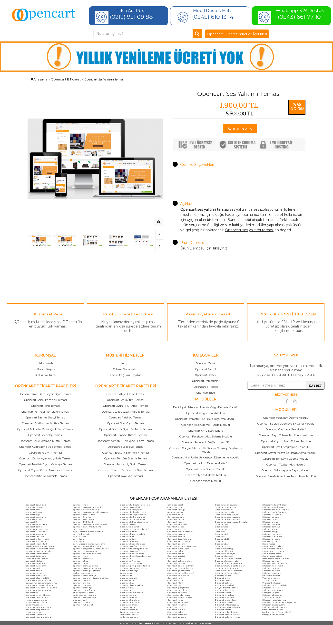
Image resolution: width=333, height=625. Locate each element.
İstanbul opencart (129, 612)
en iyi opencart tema (84, 592)
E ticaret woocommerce (274, 563)
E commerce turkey (272, 546)
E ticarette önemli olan (274, 505)
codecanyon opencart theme (40, 551)
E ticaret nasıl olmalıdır (275, 585)
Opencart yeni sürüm (178, 541)
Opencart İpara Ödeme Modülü (205, 469)
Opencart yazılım (176, 534)
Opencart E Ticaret (206, 386)
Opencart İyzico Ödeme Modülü (206, 475)
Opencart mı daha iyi (178, 575)
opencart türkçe (34, 561)
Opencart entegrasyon (227, 514)
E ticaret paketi (223, 580)
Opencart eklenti (176, 551)
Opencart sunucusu (225, 507)
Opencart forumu (176, 605)
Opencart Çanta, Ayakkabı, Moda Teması (45, 458)
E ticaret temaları (224, 595)
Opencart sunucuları (226, 505)
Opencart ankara (129, 614)
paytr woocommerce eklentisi (88, 531)
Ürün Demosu (192, 242)
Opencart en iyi (175, 514)
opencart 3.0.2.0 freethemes (40, 548)
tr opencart (126, 573)
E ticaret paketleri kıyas (227, 617)
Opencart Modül (205, 369)
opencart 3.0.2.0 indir (36, 531)
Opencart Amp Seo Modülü (205, 430)
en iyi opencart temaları (85, 595)
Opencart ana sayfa (225, 553)
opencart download (36, 505)
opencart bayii (127, 583)
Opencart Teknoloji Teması (45, 435)
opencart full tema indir (133, 517)
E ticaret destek (270, 568)
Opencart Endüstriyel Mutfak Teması (45, 423)
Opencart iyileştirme (178, 587)
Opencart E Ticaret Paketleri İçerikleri (237, 34)
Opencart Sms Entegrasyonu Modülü (286, 447)
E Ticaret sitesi (223, 575)
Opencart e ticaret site (227, 568)
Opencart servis (175, 553)
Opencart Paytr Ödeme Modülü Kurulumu (286, 435)
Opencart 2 (220, 531)
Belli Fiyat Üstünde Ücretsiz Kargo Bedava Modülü (205, 407)
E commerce (268, 544)
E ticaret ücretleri (224, 585)
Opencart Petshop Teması (125, 417)
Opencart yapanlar (177, 524)
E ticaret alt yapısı (224, 602)
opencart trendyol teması (133, 568)
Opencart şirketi (176, 527)
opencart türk (127, 607)
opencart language (36, 541)
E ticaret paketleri (224, 583)
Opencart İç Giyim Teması (45, 452)
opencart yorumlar (35, 573)
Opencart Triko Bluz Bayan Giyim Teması (45, 394)
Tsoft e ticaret (269, 580)
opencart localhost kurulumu (41, 587)
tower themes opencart (38, 558)
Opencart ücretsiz (224, 512)
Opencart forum (175, 600)
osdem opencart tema (84, 573)
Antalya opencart (176, 512)
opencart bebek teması (132, 544)
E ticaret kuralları (271, 587)
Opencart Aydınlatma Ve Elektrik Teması (45, 446)
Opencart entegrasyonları (228, 519)
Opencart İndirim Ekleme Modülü (205, 463)
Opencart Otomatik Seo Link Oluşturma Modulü (205, 419)
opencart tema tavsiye (84, 575)
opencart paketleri (130, 507)
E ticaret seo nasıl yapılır (275, 509)
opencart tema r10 (82, 580)
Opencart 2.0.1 (222, 536)
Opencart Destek (205, 375)
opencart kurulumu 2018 (38, 580)
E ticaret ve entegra (272, 590)
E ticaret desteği (271, 570)
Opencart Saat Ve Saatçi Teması (45, 417)
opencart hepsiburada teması (136, 556)
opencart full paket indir (133, 512)
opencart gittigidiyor (131, 563)
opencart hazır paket (131, 509)
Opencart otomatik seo (179, 597)
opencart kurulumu (36, 517)
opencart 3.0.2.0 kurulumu (39, 585)
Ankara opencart (129, 617)
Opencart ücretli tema (179, 539)
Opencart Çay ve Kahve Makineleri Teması (45, 470)
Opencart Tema (205, 363)
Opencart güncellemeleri (180, 573)
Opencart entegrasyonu (227, 517)
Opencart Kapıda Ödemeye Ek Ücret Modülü (285, 423)
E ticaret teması (223, 592)
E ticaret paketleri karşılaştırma (279, 602)
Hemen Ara (241, 129)
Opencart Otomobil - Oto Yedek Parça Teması (125, 441)
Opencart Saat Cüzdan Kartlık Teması (126, 411)
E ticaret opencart (271, 561)
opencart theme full (36, 544)
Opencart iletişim (224, 551)
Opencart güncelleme (178, 570)
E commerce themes (273, 551)
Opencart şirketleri (177, 529)
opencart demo (34, 512)
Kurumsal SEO (206, 623)
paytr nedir (79, 541)
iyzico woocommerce (36, 600)
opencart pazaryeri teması (134, 551)
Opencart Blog (205, 392)
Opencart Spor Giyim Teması (125, 423)
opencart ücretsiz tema (132, 519)
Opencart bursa (175, 519)
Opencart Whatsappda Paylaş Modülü (286, 470)
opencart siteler (128, 531)
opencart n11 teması (130, 561)
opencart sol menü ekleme (87, 553)
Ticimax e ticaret (271, 578)
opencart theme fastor (37, 553)
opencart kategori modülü (87, 546)
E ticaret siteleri (223, 578)
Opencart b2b (222, 524)
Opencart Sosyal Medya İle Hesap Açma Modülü (285, 453)
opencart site (127, 536)
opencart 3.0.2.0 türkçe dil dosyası (90, 512)
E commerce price (271, 553)
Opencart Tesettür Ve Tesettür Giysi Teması (125, 470)
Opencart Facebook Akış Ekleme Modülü (205, 436)
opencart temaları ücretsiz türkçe (91, 578)
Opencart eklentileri (178, 548)
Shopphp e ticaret (272, 597)
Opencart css (174, 585)
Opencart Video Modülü (205, 481)
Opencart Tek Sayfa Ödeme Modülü (286, 458)
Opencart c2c (221, 527)
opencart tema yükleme (38, 595)
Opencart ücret (223, 529)
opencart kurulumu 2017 (38, 590)
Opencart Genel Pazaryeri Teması (45, 400)
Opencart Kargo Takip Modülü (205, 413)
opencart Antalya (176, 509)
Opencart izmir (175, 507)
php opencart (80, 600)
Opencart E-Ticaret (168, 623)
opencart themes (82, 585)
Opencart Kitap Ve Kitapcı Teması (125, 435)
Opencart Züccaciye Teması (125, 446)
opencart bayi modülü (132, 585)
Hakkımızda (45, 363)
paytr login (79, 539)
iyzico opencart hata (36, 602)
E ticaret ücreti (223, 609)
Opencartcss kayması (178, 595)
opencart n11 (126, 558)
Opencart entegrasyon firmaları (232, 522)
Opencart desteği (224, 548)
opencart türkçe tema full (133, 514)
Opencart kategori (224, 556)
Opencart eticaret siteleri (228, 570)
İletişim (125, 363)
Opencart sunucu (176, 617)
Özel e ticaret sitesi (272, 609)
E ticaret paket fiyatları (227, 612)
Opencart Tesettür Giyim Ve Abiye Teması (45, 464)
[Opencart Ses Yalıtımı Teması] (158, 222)
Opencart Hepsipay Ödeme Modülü (285, 417)
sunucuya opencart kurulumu (41, 583)
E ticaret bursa (270, 522)
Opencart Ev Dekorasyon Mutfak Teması (45, 441)
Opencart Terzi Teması (45, 405)
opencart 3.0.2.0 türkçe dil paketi (90, 524)
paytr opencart (33, 612)
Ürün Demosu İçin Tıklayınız (203, 248)
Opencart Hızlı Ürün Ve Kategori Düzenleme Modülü (205, 457)
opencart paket (128, 524)
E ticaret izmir (270, 519)
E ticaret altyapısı (224, 597)
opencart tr (126, 575)
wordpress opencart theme (40, 546)
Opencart (124, 623)
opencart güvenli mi (36, 563)
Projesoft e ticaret (271, 583)
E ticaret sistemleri (225, 600)
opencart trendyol (129, 570)
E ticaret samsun (271, 527)
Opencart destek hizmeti (180, 566)
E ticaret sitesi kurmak (274, 607)
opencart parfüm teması (133, 546)
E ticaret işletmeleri (273, 534)
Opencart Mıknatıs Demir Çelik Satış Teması (45, 429)
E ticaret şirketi (270, 541)
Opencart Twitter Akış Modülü (285, 464)
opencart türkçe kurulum (86, 509)
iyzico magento (34, 605)
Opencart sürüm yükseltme (182, 546)
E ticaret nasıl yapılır (273, 566)
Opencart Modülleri (185, 623)
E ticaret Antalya (271, 524)
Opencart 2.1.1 (222, 544)
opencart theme (34, 507)
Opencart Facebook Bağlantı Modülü (206, 442)
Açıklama (188, 203)
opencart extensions (36, 524)
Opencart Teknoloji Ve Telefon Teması (45, 411)
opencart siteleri (129, 541)
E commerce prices (272, 556)
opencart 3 (31, 522)
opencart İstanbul (129, 609)
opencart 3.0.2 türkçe (83, 519)
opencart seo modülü (131, 592)
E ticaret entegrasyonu (227, 605)
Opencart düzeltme (177, 590)
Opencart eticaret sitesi (227, 573)
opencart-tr (32, 592)
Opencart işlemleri (177, 609)
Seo (196, 623)
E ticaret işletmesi (272, 536)
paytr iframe (79, 536)
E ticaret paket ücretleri (227, 614)
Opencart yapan (175, 522)
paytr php (78, 529)
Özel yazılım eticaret (273, 614)
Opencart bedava (224, 509)
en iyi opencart (128, 580)
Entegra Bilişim (270, 592)
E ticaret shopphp (272, 595)
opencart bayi (127, 587)
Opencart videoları (177, 614)
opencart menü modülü (38, 607)
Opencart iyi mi (175, 580)
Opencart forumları (177, 602)
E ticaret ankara (270, 517)
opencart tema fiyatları (85, 590)
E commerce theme (272, 548)
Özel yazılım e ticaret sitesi (276, 612)
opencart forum (128, 597)
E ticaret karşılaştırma (274, 600)
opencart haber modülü (133, 534)
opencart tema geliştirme (86, 570)
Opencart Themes (151, 623)
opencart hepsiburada (132, 553)
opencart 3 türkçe (35, 536)
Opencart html (175, 583)
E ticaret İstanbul (271, 514)
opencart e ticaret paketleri (134, 529)
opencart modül (81, 602)
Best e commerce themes (275, 558)
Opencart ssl (174, 558)
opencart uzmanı (129, 605)
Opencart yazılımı (176, 536)
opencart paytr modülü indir (88, 527)
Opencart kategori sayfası (228, 558)
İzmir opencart (175, 505)
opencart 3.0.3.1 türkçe (84, 514)
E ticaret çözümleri (272, 573)
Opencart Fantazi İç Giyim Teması (125, 464)
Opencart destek (176, 563)
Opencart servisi (176, 556)
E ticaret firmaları (224, 590)
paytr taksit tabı (81, 534)
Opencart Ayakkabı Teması (125, 476)
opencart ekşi (33, 514)
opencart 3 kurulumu (37, 597)
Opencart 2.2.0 (222, 546)
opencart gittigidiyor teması (135, 566)
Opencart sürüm (176, 544)
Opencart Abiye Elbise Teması (126, 394)
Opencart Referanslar (205, 381)
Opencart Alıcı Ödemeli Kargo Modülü (205, 425)
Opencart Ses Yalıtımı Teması (125, 400)
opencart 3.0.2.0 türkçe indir (87, 507)
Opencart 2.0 (221, 534)
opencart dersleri (35, 570)
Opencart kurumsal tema (228, 563)
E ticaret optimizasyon (274, 512)
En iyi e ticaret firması (226, 587)
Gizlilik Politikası (45, 375)
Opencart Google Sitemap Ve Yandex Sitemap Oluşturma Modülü (205, 449)
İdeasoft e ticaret (271, 575)
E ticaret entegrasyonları (228, 607)
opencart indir (80, 505)
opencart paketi (128, 578)
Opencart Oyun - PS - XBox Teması (125, 405)
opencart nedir (33, 509)
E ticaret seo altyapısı (273, 507)
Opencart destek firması (180, 568)
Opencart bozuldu (177, 592)
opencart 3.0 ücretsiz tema (87, 568)
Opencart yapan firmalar (180, 531)
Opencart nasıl (175, 578)
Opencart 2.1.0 (222, 541)
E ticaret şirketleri (272, 539)
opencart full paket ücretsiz (135, 505)
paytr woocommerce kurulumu (89, 544)
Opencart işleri (175, 607)
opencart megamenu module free (91, 548)
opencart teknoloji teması (134, 548)
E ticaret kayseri (270, 529)
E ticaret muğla (270, 531)
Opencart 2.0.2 (222, 539)
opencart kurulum (130, 600)
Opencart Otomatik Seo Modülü (286, 429)
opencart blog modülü (37, 578)
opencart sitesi (128, 539)
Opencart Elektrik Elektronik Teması (125, 452)
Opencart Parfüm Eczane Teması (125, 458)
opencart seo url (128, 595)
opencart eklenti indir (37, 539)
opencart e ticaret (129, 527)
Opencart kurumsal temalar (230, 566)
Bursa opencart (175, 517)
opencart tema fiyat (83, 587)
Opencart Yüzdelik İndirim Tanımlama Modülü (286, 476)
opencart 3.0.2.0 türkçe (37, 529)
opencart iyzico (33, 519)
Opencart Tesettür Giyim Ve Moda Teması (125, 429)
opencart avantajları (36, 575)
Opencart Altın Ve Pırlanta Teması (45, 476)
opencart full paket (83, 605)
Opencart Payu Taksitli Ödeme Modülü (286, 441)
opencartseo (126, 590)
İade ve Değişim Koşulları (125, 375)
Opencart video (175, 612)
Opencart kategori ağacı (227, 561)
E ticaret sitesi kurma (273, 605)
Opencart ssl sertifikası (179, 561)
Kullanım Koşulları (45, 369)
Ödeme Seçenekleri (197, 164)
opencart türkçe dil (36, 614)
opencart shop (80, 561)
